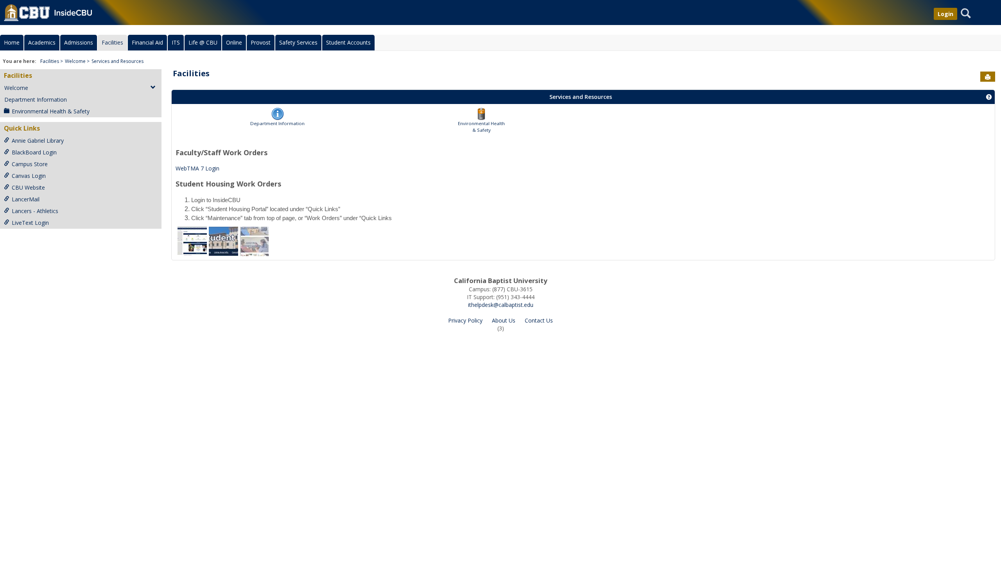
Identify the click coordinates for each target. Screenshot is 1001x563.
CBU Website (28, 187)
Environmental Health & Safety (51, 111)
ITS (176, 42)
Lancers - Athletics (35, 211)
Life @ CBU (202, 42)
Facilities (112, 42)
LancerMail (25, 199)
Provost (261, 42)
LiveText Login (30, 222)
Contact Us (539, 320)
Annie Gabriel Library (38, 140)
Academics (42, 42)
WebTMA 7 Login (197, 168)
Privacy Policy (465, 320)
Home (12, 42)
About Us (503, 320)
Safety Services (298, 42)
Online (234, 42)
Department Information (35, 99)
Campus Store (30, 164)
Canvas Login (29, 175)
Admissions (78, 42)
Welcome (75, 61)
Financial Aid (147, 42)
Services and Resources (117, 61)
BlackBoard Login (34, 152)
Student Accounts (348, 42)
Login (945, 14)
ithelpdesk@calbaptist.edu (500, 304)
